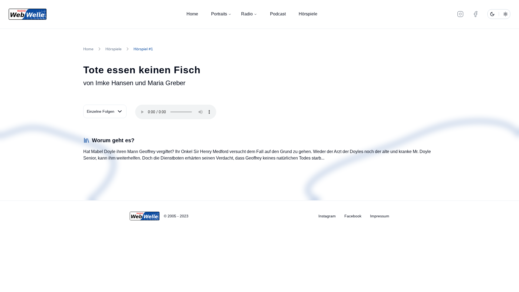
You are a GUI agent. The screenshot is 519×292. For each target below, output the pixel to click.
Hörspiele (308, 14)
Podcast (278, 14)
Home (192, 14)
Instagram (327, 216)
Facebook (352, 216)
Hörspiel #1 (143, 49)
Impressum (379, 216)
